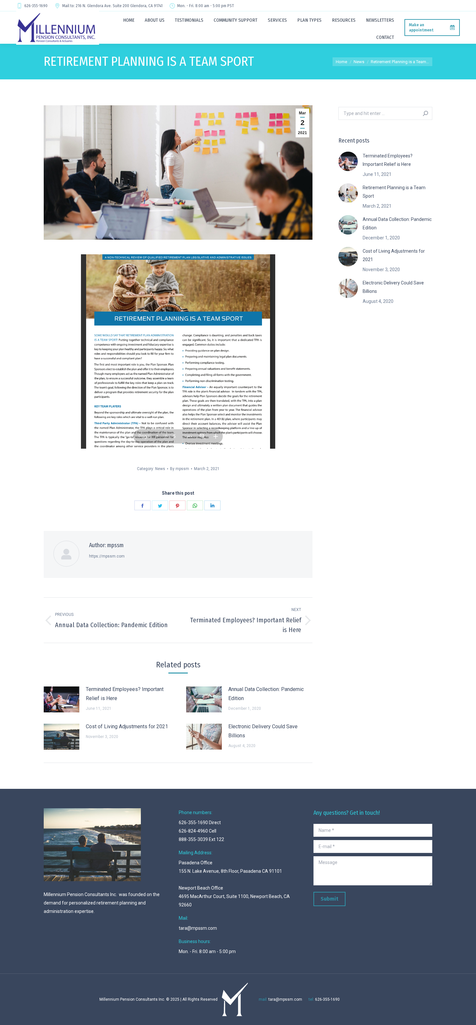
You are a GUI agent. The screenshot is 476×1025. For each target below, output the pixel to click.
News (160, 468)
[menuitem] (128, 20)
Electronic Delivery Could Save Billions (263, 731)
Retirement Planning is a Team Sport (394, 192)
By (179, 468)
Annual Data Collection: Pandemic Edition (266, 693)
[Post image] (61, 699)
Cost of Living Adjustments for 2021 (127, 726)
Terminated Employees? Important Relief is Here (125, 693)
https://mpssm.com (107, 556)
